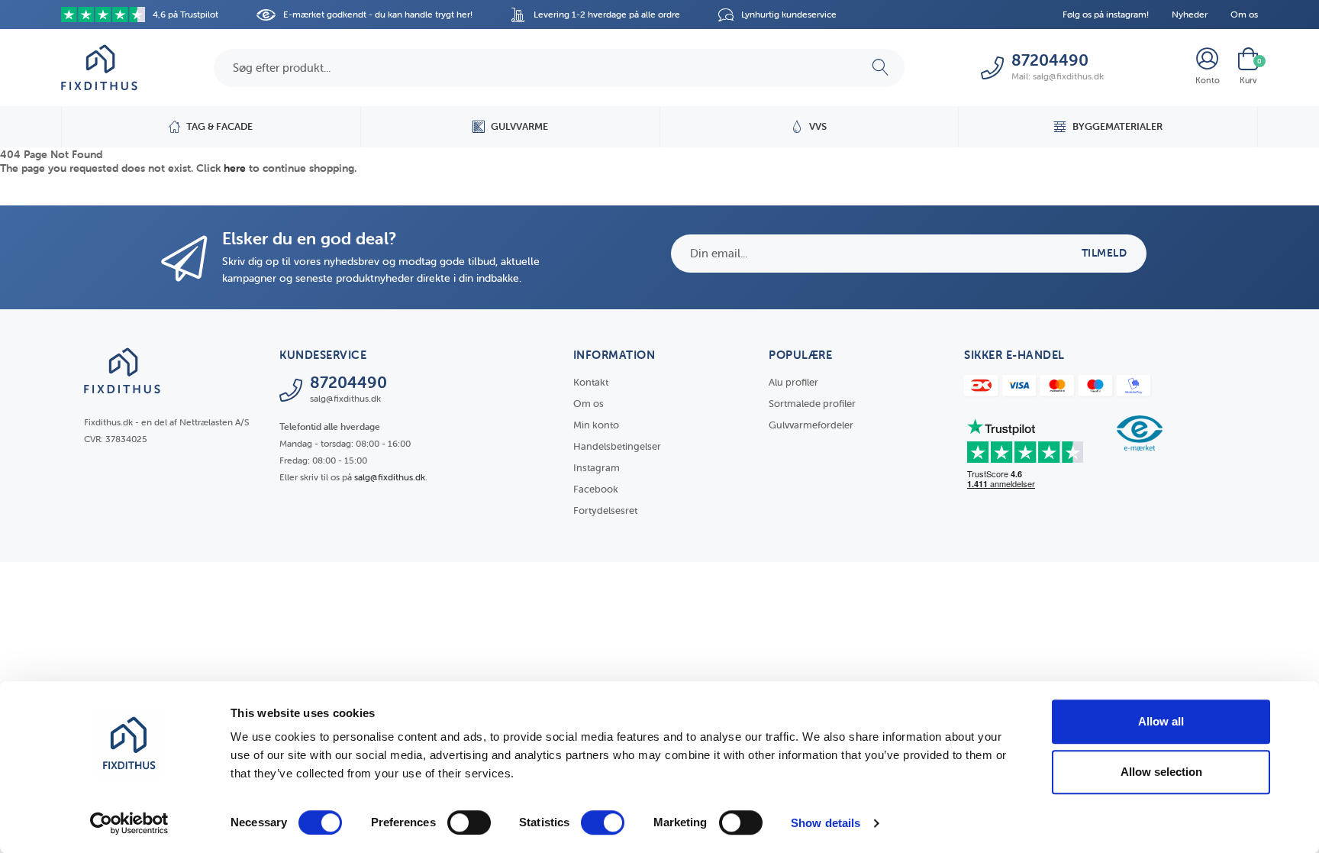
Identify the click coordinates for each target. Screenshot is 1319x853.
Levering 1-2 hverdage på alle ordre (607, 14)
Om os (1244, 14)
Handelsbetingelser (617, 446)
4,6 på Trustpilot (185, 14)
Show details (825, 822)
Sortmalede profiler (812, 403)
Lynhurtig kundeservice (789, 14)
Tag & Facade (219, 126)
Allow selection (1161, 771)
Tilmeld (1104, 253)
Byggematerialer (1117, 126)
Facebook (595, 489)
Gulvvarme (519, 126)
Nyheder (1190, 14)
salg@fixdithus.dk (389, 477)
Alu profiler (793, 382)
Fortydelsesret (605, 510)
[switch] (469, 822)
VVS (818, 126)
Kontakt (590, 382)
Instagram (596, 467)
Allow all (1161, 721)
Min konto (596, 424)
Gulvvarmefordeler (811, 424)
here (235, 168)
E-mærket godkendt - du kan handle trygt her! (377, 14)
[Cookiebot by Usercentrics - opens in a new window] (129, 823)
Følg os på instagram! (1106, 14)
